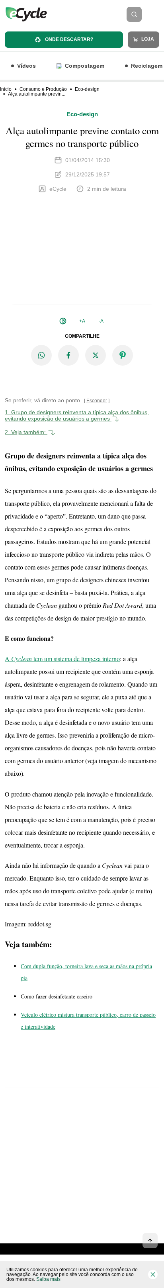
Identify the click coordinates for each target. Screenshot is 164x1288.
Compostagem (84, 66)
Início (6, 89)
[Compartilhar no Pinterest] (122, 355)
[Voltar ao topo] (150, 1240)
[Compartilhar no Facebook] (68, 355)
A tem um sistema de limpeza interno (62, 658)
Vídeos (26, 66)
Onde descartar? (68, 39)
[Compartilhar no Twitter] (95, 355)
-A (101, 321)
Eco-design (87, 89)
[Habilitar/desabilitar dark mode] (63, 321)
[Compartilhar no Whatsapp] (41, 355)
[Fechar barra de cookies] (153, 1274)
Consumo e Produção (43, 89)
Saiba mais (48, 1279)
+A (82, 321)
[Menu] (155, 14)
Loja (147, 39)
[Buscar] (134, 14)
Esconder (96, 400)
